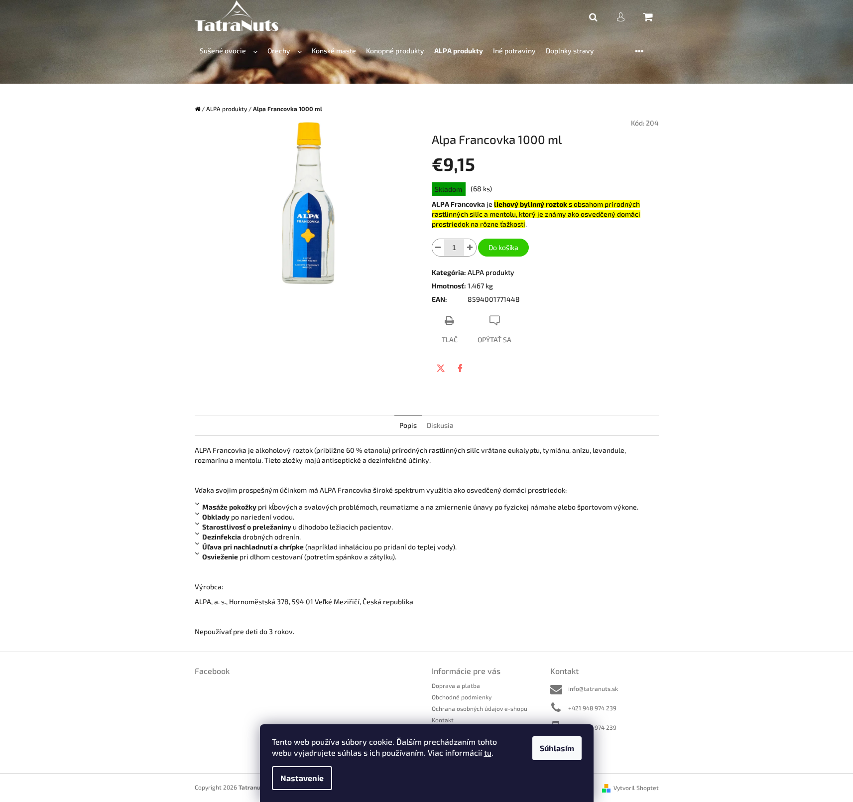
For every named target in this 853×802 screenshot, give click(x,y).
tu (487, 752)
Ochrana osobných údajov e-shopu (479, 708)
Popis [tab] (408, 425)
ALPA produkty (491, 272)
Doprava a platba (456, 685)
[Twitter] (441, 368)
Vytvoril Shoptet (636, 787)
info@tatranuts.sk (593, 688)
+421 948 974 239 (592, 707)
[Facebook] (460, 368)
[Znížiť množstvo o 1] (438, 247)
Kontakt (443, 719)
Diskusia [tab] (440, 425)
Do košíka (503, 247)
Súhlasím (557, 748)
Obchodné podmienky (461, 696)
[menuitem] (228, 51)
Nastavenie (302, 778)
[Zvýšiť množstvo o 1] (470, 247)
